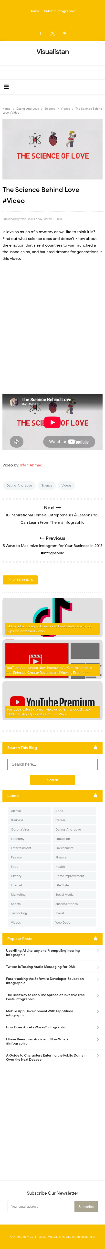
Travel (59, 913)
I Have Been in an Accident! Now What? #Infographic (37, 1041)
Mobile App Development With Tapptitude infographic (39, 1013)
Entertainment (21, 848)
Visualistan (56, 1236)
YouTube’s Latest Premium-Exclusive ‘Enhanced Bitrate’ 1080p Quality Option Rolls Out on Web (48, 711)
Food (15, 867)
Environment (64, 848)
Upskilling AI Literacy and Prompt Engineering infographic (43, 953)
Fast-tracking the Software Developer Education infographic (45, 981)
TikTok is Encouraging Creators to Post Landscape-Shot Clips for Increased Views (48, 628)
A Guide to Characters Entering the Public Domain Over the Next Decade (46, 1057)
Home (34, 11)
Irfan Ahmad (31, 465)
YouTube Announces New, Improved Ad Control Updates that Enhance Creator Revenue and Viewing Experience (49, 670)
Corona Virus (20, 829)
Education (62, 839)
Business (17, 820)
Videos (66, 485)
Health (60, 867)
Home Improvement (69, 876)
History (16, 876)
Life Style (62, 885)
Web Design (63, 922)
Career (60, 820)
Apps (59, 811)
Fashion (16, 857)
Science (46, 485)
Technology (19, 913)
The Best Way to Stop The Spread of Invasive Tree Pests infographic (45, 997)
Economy (17, 839)
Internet (16, 885)
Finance (60, 857)
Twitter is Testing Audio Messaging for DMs (40, 967)
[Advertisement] (52, 321)
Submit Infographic (60, 11)
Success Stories (66, 904)
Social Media (64, 894)
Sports (16, 904)
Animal (16, 811)
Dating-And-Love (19, 485)
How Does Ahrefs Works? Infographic (36, 1027)
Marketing (18, 894)
